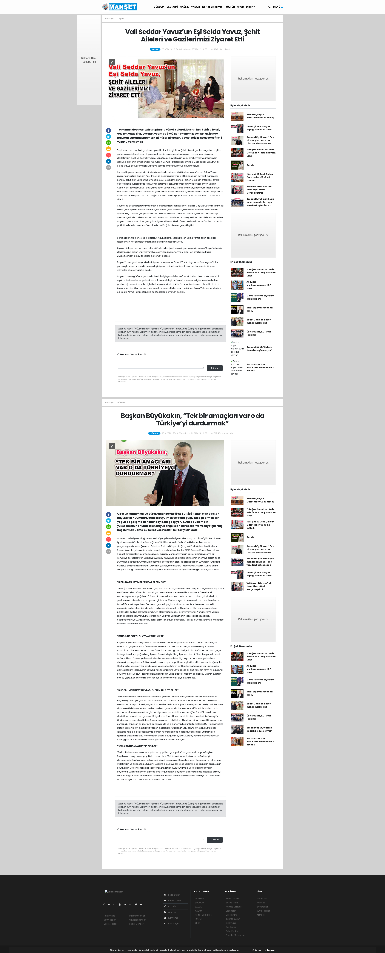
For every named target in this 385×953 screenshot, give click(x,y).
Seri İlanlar (231, 927)
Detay (257, 950)
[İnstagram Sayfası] (116, 904)
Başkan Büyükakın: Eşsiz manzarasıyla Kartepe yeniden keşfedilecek (260, 202)
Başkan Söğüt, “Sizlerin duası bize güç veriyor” (259, 349)
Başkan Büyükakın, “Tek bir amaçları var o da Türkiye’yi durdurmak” (260, 140)
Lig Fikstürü (231, 914)
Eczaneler (231, 910)
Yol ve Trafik (232, 902)
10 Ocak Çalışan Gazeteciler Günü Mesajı (260, 116)
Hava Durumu (233, 898)
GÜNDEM (159, 7)
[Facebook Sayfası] (105, 904)
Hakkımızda (109, 915)
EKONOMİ (172, 7)
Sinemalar (231, 922)
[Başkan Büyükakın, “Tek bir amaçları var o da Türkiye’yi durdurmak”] (165, 473)
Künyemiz (173, 917)
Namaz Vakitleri (234, 906)
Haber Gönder (136, 923)
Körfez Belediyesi (212, 7)
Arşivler (172, 912)
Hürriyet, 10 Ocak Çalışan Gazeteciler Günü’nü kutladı (260, 177)
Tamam (270, 950)
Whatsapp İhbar (137, 919)
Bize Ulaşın (173, 923)
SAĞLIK (184, 7)
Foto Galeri (174, 894)
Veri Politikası (110, 923)
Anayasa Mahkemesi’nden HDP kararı (258, 285)
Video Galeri (174, 900)
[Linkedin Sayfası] (126, 904)
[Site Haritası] (137, 904)
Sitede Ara (262, 898)
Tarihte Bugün (233, 918)
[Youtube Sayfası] (121, 904)
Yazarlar (172, 906)
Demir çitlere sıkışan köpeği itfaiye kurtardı (259, 128)
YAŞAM (195, 7)
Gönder (215, 368)
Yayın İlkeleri (110, 919)
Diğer (249, 7)
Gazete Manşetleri (235, 935)
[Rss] (131, 904)
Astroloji (261, 914)
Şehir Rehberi (232, 931)
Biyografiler (262, 906)
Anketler (261, 902)
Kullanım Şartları (137, 915)
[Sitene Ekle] (142, 904)
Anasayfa (110, 18)
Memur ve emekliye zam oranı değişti (260, 297)
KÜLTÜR (230, 7)
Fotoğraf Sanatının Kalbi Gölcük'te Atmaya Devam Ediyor (261, 152)
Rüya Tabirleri (263, 910)
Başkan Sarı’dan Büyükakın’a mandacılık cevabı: (260, 367)
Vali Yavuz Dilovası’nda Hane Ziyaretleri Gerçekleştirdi (259, 189)
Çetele (250, 165)
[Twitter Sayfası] (110, 904)
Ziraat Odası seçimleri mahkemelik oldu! (258, 321)
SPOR (240, 7)
